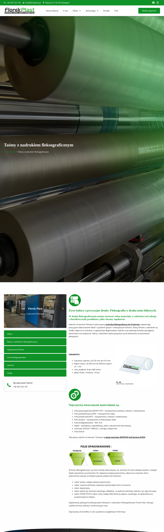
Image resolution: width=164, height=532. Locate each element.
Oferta (75, 10)
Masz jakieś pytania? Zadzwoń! (23, 383)
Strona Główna (52, 10)
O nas (65, 10)
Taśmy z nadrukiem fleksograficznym (22, 342)
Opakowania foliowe (15, 349)
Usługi (9, 373)
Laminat (10, 365)
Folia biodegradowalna (16, 357)
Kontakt (106, 10)
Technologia (90, 10)
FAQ (116, 10)
